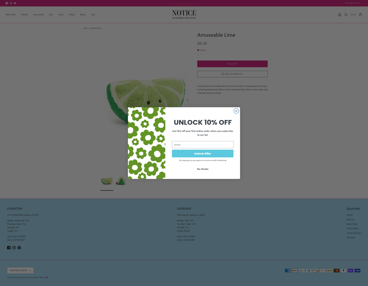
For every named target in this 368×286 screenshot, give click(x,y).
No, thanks (202, 169)
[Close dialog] (236, 110)
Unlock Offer (202, 153)
